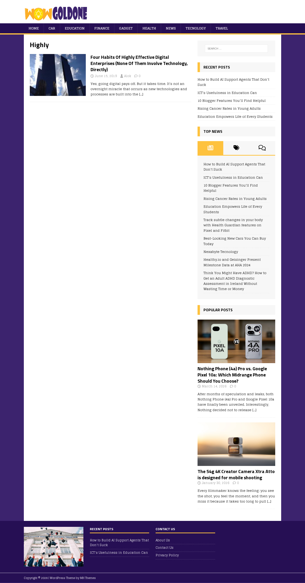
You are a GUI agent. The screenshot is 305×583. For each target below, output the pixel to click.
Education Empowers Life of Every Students (235, 116)
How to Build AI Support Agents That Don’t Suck (233, 82)
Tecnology (196, 28)
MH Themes (88, 577)
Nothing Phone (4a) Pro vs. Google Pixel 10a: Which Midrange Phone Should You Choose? (232, 375)
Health (149, 28)
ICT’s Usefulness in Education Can (227, 93)
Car (52, 28)
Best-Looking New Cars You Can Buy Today (234, 241)
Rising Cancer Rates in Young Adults (229, 108)
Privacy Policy (167, 555)
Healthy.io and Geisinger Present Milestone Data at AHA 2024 (232, 262)
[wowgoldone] (57, 21)
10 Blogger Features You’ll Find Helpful (232, 101)
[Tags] (236, 148)
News (171, 28)
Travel (222, 28)
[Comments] (262, 148)
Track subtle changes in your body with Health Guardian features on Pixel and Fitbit (233, 225)
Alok (127, 76)
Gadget (126, 28)
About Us (163, 540)
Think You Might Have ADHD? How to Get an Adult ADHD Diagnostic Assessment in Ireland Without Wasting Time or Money (234, 281)
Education (75, 28)
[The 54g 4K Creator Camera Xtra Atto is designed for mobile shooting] (236, 463)
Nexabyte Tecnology (220, 252)
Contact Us (164, 547)
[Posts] (211, 148)
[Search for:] (236, 48)
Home (34, 28)
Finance (101, 28)
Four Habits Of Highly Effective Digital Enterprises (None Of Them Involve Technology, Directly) (139, 63)
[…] (141, 94)
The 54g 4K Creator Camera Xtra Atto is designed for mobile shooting (236, 474)
